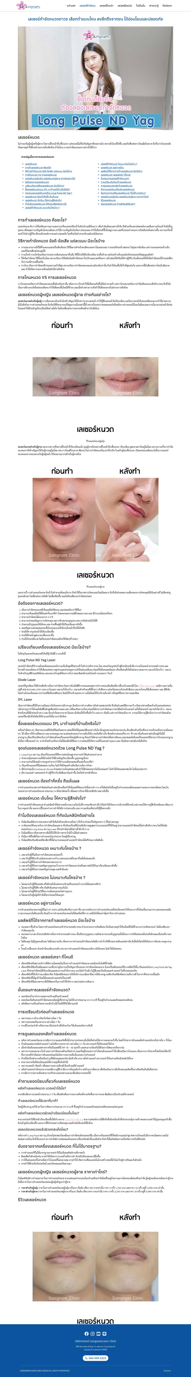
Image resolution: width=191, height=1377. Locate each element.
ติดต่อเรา (167, 5)
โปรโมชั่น (140, 5)
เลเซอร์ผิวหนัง (125, 5)
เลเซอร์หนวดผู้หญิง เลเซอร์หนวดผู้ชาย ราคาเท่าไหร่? (125, 196)
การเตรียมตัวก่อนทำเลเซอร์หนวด (116, 182)
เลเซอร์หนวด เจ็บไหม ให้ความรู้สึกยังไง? (43, 200)
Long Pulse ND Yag (74, 1119)
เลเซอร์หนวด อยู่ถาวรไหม (112, 167)
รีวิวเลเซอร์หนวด (108, 200)
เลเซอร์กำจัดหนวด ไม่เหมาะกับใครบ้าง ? (119, 163)
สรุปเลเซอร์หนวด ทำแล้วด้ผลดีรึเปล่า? (118, 204)
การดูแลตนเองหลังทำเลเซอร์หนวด (116, 185)
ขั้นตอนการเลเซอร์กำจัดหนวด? (115, 178)
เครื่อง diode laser (147, 685)
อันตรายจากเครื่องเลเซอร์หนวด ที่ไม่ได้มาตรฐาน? (123, 193)
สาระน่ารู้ (153, 5)
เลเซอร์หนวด (31, 163)
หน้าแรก (71, 5)
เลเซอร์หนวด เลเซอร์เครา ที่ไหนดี (115, 174)
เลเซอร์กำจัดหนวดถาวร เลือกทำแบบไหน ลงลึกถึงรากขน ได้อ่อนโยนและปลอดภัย (95, 19)
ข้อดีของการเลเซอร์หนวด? (37, 182)
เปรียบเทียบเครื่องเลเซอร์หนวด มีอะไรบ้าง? (44, 185)
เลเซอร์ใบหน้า (106, 5)
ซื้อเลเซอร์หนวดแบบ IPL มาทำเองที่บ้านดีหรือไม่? (47, 189)
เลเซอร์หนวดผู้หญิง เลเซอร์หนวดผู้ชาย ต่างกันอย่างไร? (50, 178)
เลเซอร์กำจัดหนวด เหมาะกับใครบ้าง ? (42, 207)
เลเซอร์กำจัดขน (87, 5)
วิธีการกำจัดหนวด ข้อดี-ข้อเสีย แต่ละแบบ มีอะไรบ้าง (48, 171)
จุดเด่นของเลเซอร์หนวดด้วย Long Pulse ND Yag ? (48, 193)
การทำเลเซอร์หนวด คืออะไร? (38, 167)
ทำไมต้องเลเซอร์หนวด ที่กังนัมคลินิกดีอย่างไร (45, 204)
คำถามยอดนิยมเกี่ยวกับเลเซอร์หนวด (118, 189)
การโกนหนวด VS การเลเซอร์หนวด (41, 174)
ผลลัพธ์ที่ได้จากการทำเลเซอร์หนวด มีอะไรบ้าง (121, 171)
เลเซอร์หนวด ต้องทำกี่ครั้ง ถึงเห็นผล (41, 196)
